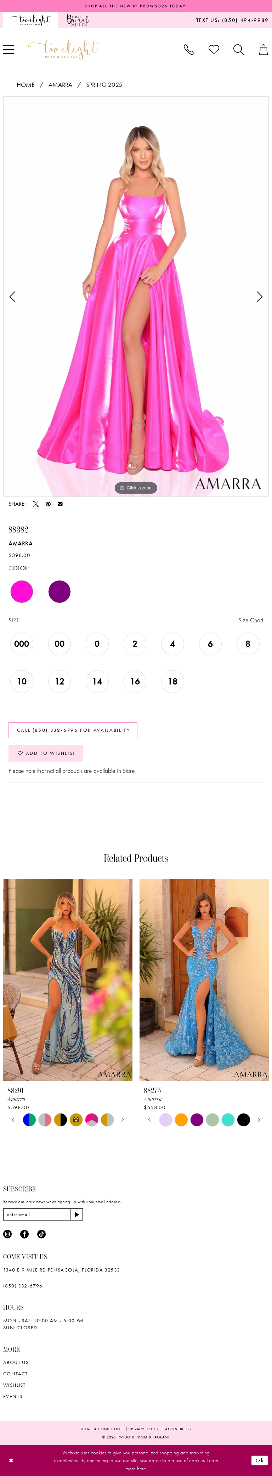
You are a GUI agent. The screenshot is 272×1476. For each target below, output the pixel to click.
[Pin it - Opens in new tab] (48, 504)
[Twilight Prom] (30, 20)
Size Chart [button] (250, 620)
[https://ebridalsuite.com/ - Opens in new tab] (77, 20)
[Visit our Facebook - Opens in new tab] (24, 1234)
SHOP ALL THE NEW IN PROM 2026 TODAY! (136, 6)
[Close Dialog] (11, 1460)
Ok (260, 1460)
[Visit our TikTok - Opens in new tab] (41, 1234)
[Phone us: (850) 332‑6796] (189, 49)
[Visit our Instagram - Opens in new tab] (7, 1234)
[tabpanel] (136, 296)
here (141, 1468)
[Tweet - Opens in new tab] (36, 504)
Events (12, 1396)
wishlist (14, 1385)
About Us (16, 1362)
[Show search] (238, 49)
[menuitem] (30, 20)
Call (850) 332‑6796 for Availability (73, 730)
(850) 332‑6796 (23, 1286)
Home (26, 84)
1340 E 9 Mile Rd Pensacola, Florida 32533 (61, 1270)
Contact (15, 1373)
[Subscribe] (76, 1214)
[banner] (63, 49)
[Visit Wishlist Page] (214, 49)
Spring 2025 (104, 84)
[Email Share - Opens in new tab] (60, 503)
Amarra (60, 84)
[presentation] (67, 980)
